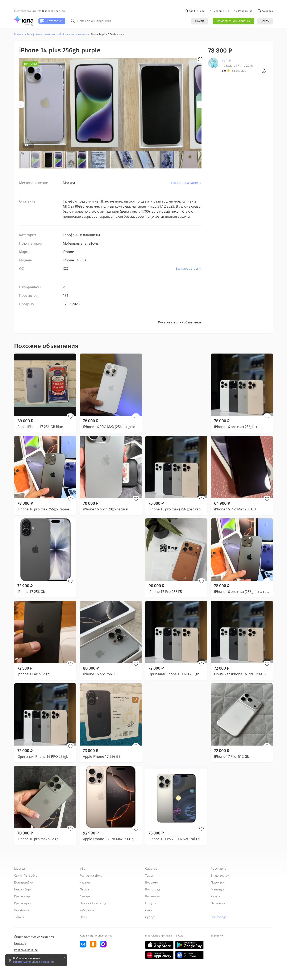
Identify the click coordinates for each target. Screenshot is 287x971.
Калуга (215, 896)
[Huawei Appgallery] (159, 955)
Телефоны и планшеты (41, 34)
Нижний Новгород (93, 903)
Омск (83, 917)
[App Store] (159, 945)
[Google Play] (189, 945)
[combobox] (130, 21)
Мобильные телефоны (73, 34)
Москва (19, 868)
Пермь (84, 889)
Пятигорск (218, 903)
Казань (85, 882)
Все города (218, 917)
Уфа (82, 868)
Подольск (217, 882)
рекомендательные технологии (33, 961)
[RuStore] (189, 955)
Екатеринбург (24, 882)
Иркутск (151, 903)
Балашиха (152, 896)
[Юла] (23, 19)
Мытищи (217, 889)
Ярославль (218, 868)
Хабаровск (87, 910)
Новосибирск (23, 889)
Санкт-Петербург (26, 875)
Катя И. (227, 60)
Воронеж (151, 882)
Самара (85, 896)
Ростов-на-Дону (91, 875)
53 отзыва (239, 71)
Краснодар (22, 896)
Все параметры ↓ (188, 268)
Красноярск (22, 903)
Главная (19, 34)
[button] (70, 416)
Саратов (151, 868)
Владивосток (220, 875)
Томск (149, 875)
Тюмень (19, 917)
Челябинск (22, 910)
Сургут (150, 917)
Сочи (149, 910)
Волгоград (152, 889)
